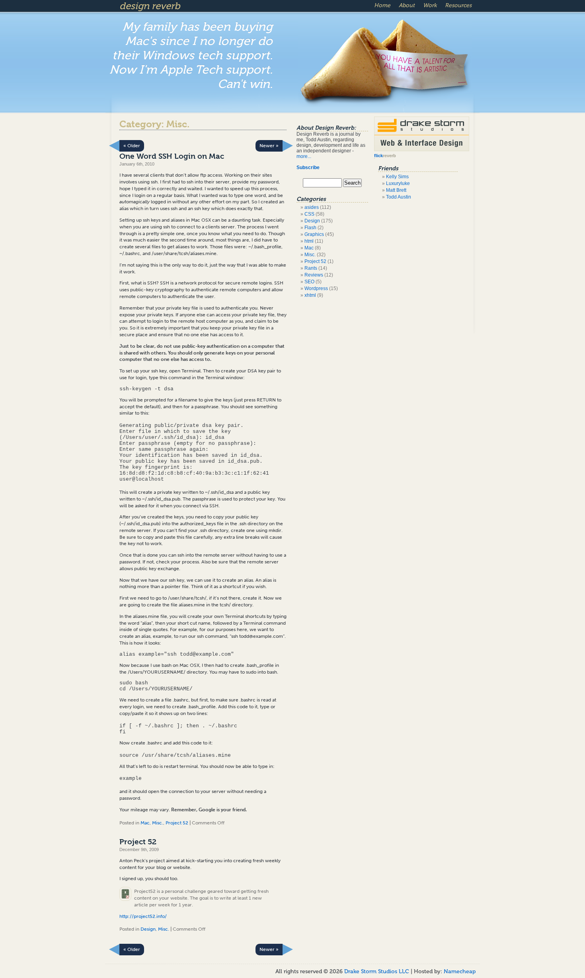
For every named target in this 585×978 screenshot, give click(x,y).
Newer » (269, 145)
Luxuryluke (398, 183)
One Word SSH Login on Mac (171, 156)
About (407, 5)
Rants (310, 268)
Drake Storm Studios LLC (377, 971)
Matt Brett (396, 190)
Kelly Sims (397, 176)
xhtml (310, 295)
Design (148, 929)
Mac (145, 823)
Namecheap (460, 971)
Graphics (314, 234)
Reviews (313, 275)
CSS (309, 214)
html (309, 241)
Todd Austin (398, 197)
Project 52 (177, 823)
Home (382, 5)
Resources (458, 5)
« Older (131, 145)
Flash (310, 227)
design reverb (149, 6)
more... (303, 156)
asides (311, 207)
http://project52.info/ (143, 916)
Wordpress (316, 288)
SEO (309, 281)
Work (430, 5)
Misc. (157, 823)
